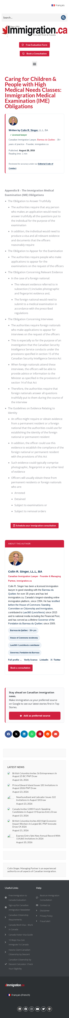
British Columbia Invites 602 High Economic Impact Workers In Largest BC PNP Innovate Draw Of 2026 (34, 823)
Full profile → (15, 660)
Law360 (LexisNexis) (34, 612)
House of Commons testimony (24, 638)
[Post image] (8, 773)
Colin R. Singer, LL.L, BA (25, 571)
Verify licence (30, 660)
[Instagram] (31, 1009)
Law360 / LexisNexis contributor (24, 645)
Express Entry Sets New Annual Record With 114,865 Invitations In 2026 (38, 837)
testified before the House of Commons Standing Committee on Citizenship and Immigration (34, 605)
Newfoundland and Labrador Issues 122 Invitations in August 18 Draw (36, 798)
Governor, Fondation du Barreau (24, 653)
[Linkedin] (19, 1009)
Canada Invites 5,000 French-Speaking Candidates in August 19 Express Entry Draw (34, 810)
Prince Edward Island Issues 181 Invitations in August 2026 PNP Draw (35, 786)
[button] (34, 63)
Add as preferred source (37, 715)
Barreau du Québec (46, 140)
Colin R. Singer (29, 130)
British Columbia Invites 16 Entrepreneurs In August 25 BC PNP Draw (34, 774)
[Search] (63, 17)
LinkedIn (44, 660)
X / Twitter (55, 660)
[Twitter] (43, 1009)
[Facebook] (25, 1009)
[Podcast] (49, 1009)
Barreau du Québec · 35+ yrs (23, 630)
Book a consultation (20, 668)
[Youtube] (37, 1009)
